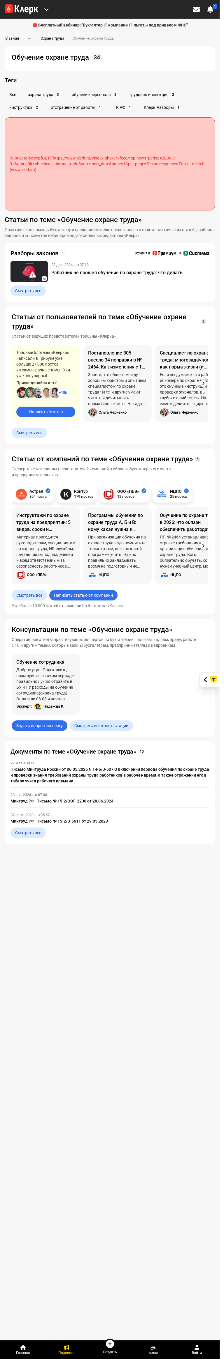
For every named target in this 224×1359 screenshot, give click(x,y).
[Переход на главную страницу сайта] (21, 9)
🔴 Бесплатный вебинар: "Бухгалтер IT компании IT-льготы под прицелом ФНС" (110, 25)
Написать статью (46, 412)
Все (12, 94)
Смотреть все (28, 290)
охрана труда (43, 94)
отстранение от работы (76, 107)
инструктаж (23, 107)
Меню (153, 1353)
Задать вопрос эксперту (39, 725)
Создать (110, 1352)
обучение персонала (94, 94)
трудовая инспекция (151, 94)
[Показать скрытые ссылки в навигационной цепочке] (29, 38)
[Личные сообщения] (196, 9)
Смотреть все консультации (101, 725)
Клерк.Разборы (161, 107)
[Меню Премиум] (46, 9)
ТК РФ (122, 107)
